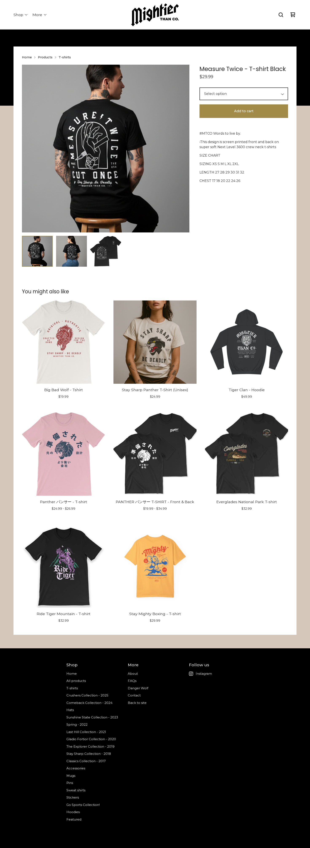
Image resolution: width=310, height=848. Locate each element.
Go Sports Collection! (83, 805)
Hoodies (73, 812)
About (133, 674)
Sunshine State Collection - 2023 (92, 717)
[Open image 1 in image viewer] (105, 148)
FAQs (132, 681)
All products (76, 681)
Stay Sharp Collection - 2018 (88, 754)
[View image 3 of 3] (105, 251)
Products (45, 57)
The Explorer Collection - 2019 (90, 746)
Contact (134, 695)
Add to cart (243, 111)
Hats (70, 710)
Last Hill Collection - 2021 (86, 732)
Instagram (204, 674)
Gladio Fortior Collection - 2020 (91, 739)
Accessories (75, 768)
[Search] (281, 15)
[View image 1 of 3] (37, 251)
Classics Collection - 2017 (86, 761)
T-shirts (65, 57)
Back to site (137, 703)
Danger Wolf (138, 688)
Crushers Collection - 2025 (87, 695)
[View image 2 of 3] (71, 251)
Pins (69, 783)
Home (27, 57)
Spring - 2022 (77, 724)
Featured (73, 819)
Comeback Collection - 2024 (89, 703)
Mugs (70, 776)
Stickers (72, 797)
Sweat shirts (75, 790)
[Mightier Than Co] (155, 14)
